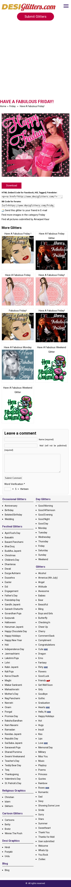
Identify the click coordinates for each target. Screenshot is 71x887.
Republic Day (11, 738)
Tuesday (42, 532)
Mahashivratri (12, 689)
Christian (9, 797)
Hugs (41, 725)
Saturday (43, 550)
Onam (8, 707)
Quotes (42, 778)
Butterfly (42, 618)
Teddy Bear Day (13, 765)
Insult (41, 729)
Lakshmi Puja (12, 658)
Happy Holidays (13, 635)
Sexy (40, 801)
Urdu (7, 856)
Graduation (44, 702)
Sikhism (9, 806)
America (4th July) (48, 577)
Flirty (40, 667)
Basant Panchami (14, 542)
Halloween (10, 622)
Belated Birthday (13, 514)
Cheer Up (43, 627)
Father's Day (11, 595)
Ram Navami (11, 725)
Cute (40, 649)
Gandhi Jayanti (12, 604)
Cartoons (9, 820)
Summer (43, 823)
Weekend (43, 559)
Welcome (43, 845)
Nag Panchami (12, 698)
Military (42, 752)
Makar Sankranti (13, 685)
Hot (40, 720)
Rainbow (42, 783)
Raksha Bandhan (13, 720)
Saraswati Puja (12, 747)
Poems (42, 770)
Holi (7, 644)
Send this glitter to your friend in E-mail (26, 210)
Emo (40, 658)
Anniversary (11, 505)
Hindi (7, 847)
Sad (40, 796)
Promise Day (11, 716)
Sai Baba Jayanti (13, 743)
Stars (41, 819)
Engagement (11, 591)
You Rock (43, 854)
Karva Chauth (12, 676)
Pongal (8, 711)
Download (11, 185)
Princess (42, 774)
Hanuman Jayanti (14, 627)
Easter (8, 582)
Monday (42, 528)
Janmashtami (12, 653)
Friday (12, 106)
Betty (7, 824)
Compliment (44, 640)
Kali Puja (9, 671)
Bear (40, 600)
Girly (40, 689)
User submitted (46, 841)
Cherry (41, 631)
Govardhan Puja (13, 613)
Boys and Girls (45, 613)
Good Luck (43, 676)
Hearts (41, 707)
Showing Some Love (49, 805)
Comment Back (46, 635)
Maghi (8, 680)
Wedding (9, 519)
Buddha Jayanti (13, 551)
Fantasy (42, 662)
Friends (42, 680)
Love (40, 743)
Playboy (42, 765)
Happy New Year (13, 640)
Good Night (44, 519)
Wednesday (44, 537)
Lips (40, 738)
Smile (41, 810)
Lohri (7, 662)
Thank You (44, 832)
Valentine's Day (13, 778)
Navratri (9, 702)
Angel (41, 582)
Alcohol (42, 573)
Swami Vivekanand (15, 756)
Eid (6, 586)
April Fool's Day (12, 533)
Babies (41, 595)
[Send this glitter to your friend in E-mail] (3, 210)
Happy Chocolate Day (16, 631)
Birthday (9, 510)
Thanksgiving (12, 774)
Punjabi (9, 851)
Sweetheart (44, 828)
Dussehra (10, 577)
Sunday (42, 555)
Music (41, 761)
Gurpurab (10, 618)
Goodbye (43, 694)
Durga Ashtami (12, 573)
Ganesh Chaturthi (14, 609)
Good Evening (45, 514)
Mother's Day (11, 694)
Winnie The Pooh (13, 833)
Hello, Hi (42, 711)
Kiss (40, 734)
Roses (41, 787)
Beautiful (43, 604)
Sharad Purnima (13, 752)
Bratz (8, 829)
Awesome (43, 591)
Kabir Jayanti (11, 667)
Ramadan (10, 729)
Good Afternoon (46, 510)
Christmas (10, 555)
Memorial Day (45, 747)
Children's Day (12, 560)
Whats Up (43, 850)
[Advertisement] (35, 61)
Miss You (43, 756)
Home (3, 106)
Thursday (43, 541)
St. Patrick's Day (13, 783)
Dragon (42, 653)
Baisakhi (9, 537)
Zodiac (41, 859)
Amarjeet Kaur (41, 219)
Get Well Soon (45, 685)
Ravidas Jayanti (13, 734)
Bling (40, 609)
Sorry (41, 814)
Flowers (42, 671)
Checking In (44, 622)
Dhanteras (10, 564)
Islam (7, 801)
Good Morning (45, 505)
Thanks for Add (46, 837)
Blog (7, 870)
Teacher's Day (12, 761)
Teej (7, 770)
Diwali (8, 568)
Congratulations (46, 644)
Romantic (43, 792)
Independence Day (14, 649)
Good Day (43, 523)
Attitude (42, 586)
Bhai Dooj (10, 546)
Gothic (41, 698)
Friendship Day (12, 600)
